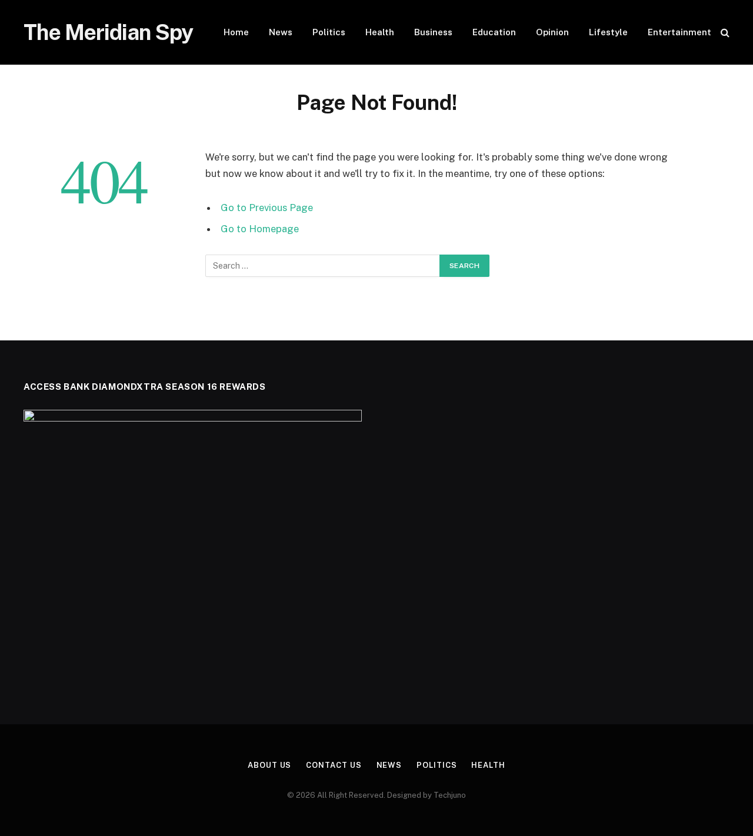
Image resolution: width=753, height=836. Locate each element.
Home (236, 32)
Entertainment (679, 32)
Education (494, 32)
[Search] (723, 32)
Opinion (552, 32)
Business (433, 32)
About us (269, 765)
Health (379, 32)
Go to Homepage (260, 229)
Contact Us (333, 765)
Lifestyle (608, 32)
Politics (328, 32)
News (280, 32)
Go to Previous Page (267, 207)
